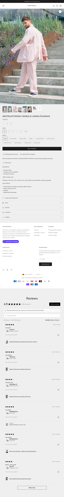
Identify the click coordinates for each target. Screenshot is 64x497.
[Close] (53, 208)
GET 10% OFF (32, 284)
